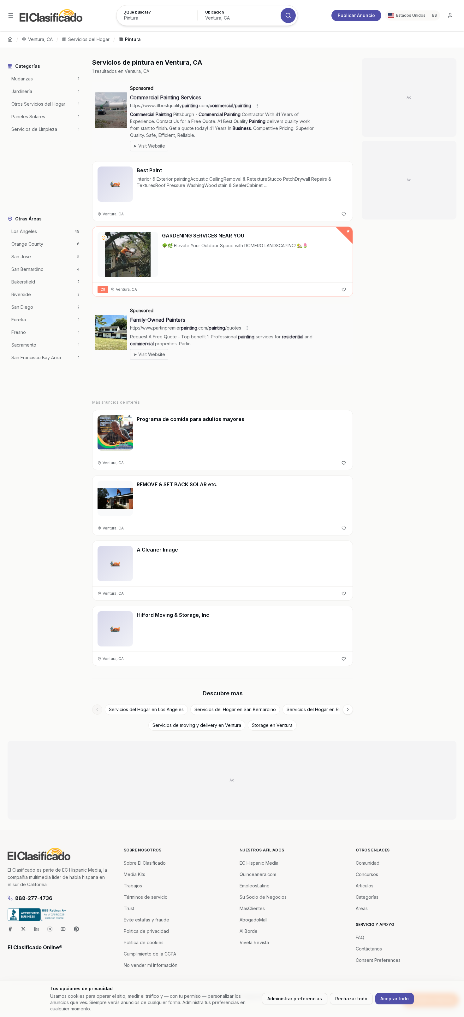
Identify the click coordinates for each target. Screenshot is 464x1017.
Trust (129, 908)
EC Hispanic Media (259, 863)
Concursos (367, 874)
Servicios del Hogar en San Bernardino (235, 709)
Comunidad (367, 863)
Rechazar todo (351, 998)
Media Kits (134, 874)
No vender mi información (150, 965)
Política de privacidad (146, 931)
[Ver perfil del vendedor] (103, 237)
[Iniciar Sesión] (450, 15)
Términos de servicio (146, 897)
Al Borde (249, 931)
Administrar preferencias (294, 998)
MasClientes (252, 908)
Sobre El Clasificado (145, 863)
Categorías (367, 897)
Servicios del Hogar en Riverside (321, 709)
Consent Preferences (378, 960)
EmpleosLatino (255, 885)
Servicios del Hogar (89, 39)
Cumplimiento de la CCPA (150, 953)
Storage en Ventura (272, 725)
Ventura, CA (40, 39)
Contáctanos (369, 948)
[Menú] (10, 15)
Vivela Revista (254, 942)
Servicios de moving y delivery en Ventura (196, 725)
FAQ (360, 937)
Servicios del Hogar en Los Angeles (146, 709)
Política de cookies (144, 942)
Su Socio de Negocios (263, 897)
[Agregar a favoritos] (344, 214)
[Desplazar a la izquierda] (97, 709)
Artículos (364, 885)
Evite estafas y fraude (146, 919)
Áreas (362, 908)
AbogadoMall (253, 919)
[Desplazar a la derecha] (348, 709)
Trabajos (133, 885)
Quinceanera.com (258, 874)
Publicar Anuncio (356, 15)
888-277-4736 (33, 898)
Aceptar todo (394, 998)
